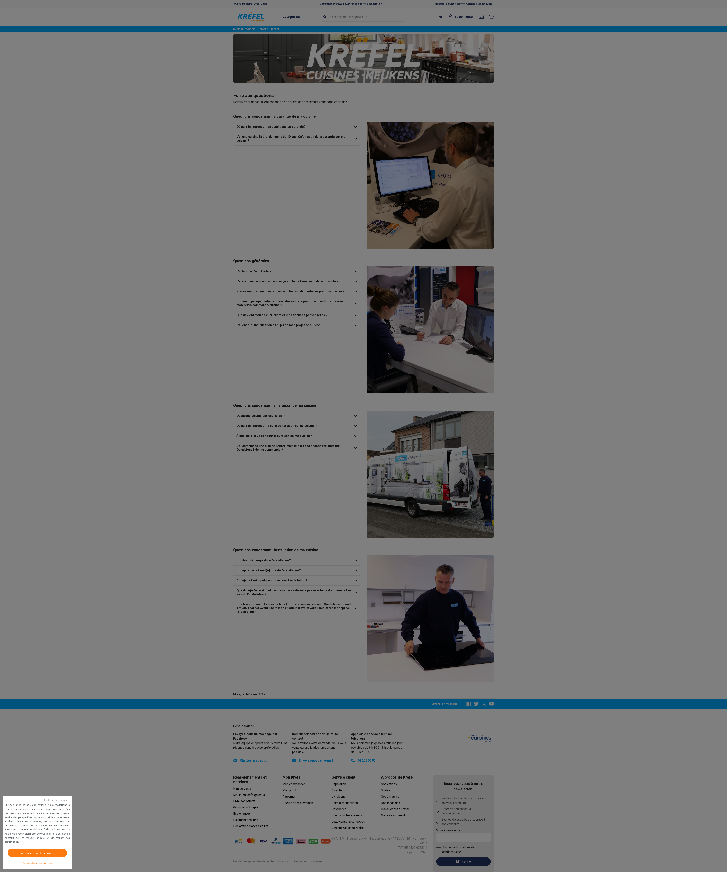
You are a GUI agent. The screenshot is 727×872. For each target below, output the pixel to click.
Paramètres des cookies (37, 863)
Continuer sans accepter (57, 800)
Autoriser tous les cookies (37, 853)
